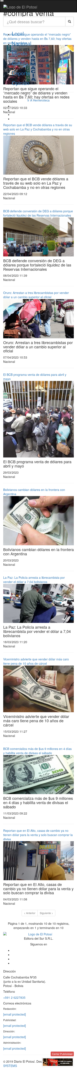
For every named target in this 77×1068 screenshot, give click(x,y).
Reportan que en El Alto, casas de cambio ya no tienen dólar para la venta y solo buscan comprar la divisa (38, 834)
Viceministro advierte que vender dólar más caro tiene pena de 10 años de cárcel (36, 661)
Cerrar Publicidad (62, 1054)
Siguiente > (46, 913)
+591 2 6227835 (14, 997)
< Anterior (29, 913)
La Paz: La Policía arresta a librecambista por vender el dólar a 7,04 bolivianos (34, 579)
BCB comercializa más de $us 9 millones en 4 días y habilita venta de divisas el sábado (37, 751)
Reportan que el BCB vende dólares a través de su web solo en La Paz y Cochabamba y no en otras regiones (37, 129)
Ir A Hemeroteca (38, 100)
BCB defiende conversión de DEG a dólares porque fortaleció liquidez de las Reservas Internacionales (38, 213)
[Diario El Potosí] (20, 6)
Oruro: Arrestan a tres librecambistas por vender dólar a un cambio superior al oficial (36, 295)
